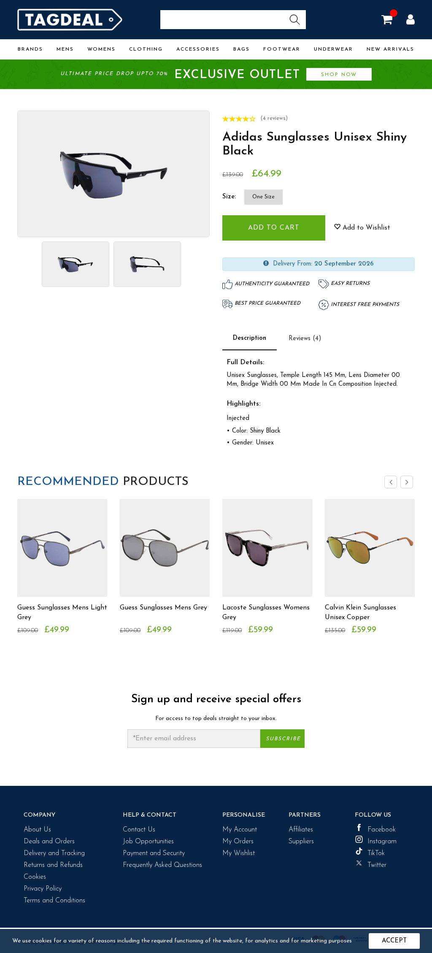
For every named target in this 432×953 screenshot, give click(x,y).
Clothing (146, 49)
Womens (101, 49)
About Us (37, 829)
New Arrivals (390, 49)
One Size (263, 197)
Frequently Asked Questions (162, 865)
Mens (65, 49)
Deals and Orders (49, 841)
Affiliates (301, 829)
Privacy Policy (43, 888)
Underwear (333, 49)
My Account (239, 829)
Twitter (376, 865)
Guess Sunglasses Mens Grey (163, 607)
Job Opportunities (148, 841)
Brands (30, 49)
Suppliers (301, 841)
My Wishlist (238, 853)
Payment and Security (154, 853)
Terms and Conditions (54, 900)
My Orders (238, 841)
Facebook (381, 829)
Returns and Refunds (53, 865)
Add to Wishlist (365, 228)
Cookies (35, 877)
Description (249, 338)
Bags (241, 49)
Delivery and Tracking (54, 853)
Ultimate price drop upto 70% (208, 75)
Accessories (198, 49)
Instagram (382, 841)
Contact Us (139, 829)
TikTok (376, 853)
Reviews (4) (305, 339)
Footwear (281, 49)
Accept (394, 941)
